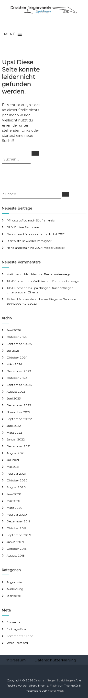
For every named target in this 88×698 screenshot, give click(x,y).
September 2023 (19, 385)
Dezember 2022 (19, 405)
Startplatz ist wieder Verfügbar (29, 241)
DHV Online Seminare (23, 227)
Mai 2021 (13, 467)
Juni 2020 (14, 494)
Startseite (14, 596)
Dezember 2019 (18, 521)
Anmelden (14, 622)
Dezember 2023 (19, 371)
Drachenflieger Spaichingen (54, 680)
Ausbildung (15, 589)
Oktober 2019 (16, 528)
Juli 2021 (13, 460)
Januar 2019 (15, 542)
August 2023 (16, 391)
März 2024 (14, 364)
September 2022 (19, 419)
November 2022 (19, 412)
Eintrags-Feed (17, 629)
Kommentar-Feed (20, 636)
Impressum (15, 660)
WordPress (56, 690)
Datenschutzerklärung (55, 660)
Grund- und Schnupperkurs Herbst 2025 (36, 234)
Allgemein (14, 582)
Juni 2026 (14, 330)
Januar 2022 (16, 439)
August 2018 (16, 555)
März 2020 (14, 507)
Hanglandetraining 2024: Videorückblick (36, 247)
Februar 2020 (17, 514)
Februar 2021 (16, 473)
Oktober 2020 (17, 480)
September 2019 (19, 535)
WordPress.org (17, 643)
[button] (9, 34)
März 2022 (14, 432)
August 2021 (15, 453)
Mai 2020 (13, 501)
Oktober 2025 (17, 337)
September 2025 (19, 344)
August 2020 (16, 487)
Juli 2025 (13, 350)
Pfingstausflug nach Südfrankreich (31, 220)
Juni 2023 (14, 398)
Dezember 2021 (18, 446)
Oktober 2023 (17, 378)
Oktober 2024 (17, 357)
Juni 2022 (14, 426)
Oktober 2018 (17, 548)
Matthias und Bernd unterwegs (47, 274)
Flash (53, 685)
